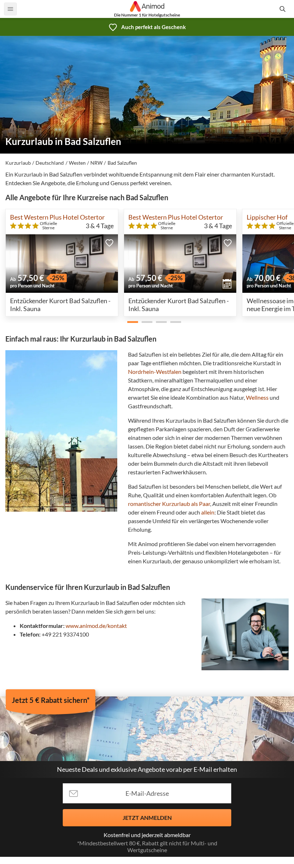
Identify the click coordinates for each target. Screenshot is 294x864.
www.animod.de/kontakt (96, 625)
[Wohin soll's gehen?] (283, 9)
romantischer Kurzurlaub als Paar (169, 503)
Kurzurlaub (18, 163)
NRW (96, 163)
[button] (109, 243)
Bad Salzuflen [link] (122, 163)
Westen (77, 163)
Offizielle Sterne (48, 225)
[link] (147, 27)
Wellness (257, 397)
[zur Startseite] (147, 6)
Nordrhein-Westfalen (154, 371)
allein (207, 512)
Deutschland (49, 163)
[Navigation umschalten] (10, 9)
